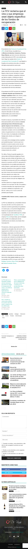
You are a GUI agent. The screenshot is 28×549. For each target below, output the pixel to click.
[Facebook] (9, 536)
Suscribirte (22, 475)
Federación (22, 313)
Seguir (23, 472)
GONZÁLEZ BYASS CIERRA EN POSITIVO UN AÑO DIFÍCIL (20, 337)
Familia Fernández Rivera (9, 263)
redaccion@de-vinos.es (17, 532)
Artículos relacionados (8, 354)
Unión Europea (18, 315)
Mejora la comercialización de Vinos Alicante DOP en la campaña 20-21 (18, 385)
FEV (3, 315)
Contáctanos (17, 544)
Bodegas (17, 313)
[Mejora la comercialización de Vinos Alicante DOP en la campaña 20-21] (5, 385)
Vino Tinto (11, 511)
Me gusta (23, 469)
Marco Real (15, 261)
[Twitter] (14, 536)
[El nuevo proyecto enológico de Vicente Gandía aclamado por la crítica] (5, 488)
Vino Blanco (11, 501)
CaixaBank (16, 214)
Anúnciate (10, 544)
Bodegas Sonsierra (6, 261)
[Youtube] (18, 536)
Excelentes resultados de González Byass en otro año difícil (17, 402)
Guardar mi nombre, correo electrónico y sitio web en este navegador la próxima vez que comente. (14, 445)
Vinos (3, 317)
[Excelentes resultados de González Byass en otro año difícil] (5, 402)
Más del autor (20, 354)
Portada (12, 315)
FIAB (20, 214)
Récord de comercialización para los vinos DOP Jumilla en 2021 (18, 369)
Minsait (8, 216)
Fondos (7, 315)
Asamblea (11, 313)
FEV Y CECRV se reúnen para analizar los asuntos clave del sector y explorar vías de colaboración (7, 302)
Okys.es (18, 547)
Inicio (3, 6)
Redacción (5, 24)
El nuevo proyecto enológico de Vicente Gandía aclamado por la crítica (17, 487)
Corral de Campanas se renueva (8, 336)
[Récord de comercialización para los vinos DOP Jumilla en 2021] (5, 369)
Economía (7, 6)
